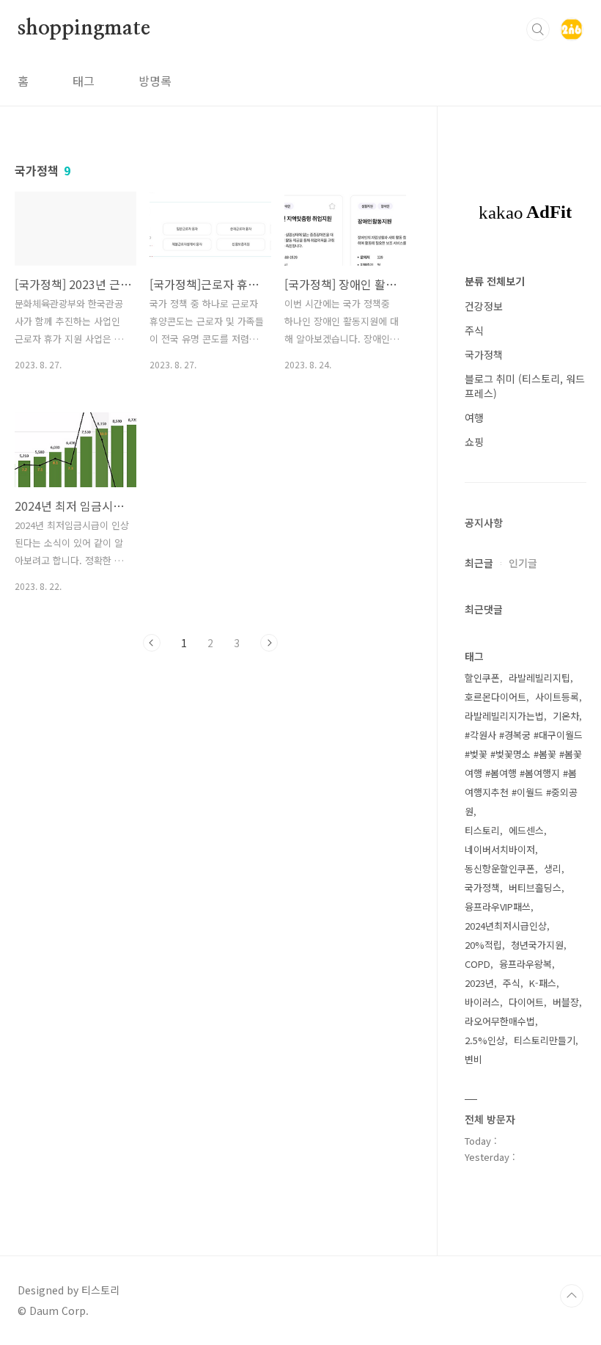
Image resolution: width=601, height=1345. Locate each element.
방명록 (155, 81)
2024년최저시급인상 (506, 926)
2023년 (479, 983)
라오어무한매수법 (500, 1021)
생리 (552, 868)
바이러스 (482, 1002)
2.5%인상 (485, 1040)
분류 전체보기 (495, 281)
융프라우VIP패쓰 (498, 907)
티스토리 (482, 830)
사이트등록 (557, 697)
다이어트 (526, 1002)
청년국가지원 (537, 945)
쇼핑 (474, 441)
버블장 (566, 1002)
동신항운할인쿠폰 (500, 868)
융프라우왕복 (525, 964)
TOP (571, 1296)
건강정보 (484, 306)
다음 (269, 643)
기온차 (566, 716)
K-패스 (542, 983)
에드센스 (526, 830)
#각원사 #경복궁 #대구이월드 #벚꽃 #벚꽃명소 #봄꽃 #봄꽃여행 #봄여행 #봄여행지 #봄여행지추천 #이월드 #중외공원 (524, 773)
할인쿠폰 (482, 678)
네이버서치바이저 (500, 849)
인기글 (523, 562)
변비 (473, 1059)
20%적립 (483, 945)
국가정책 (484, 354)
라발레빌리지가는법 (504, 716)
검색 (538, 29)
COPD (477, 964)
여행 (474, 417)
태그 (84, 81)
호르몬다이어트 (495, 697)
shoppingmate (84, 28)
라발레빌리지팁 (539, 678)
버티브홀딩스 (535, 887)
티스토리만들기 (544, 1040)
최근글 (479, 562)
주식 (474, 330)
